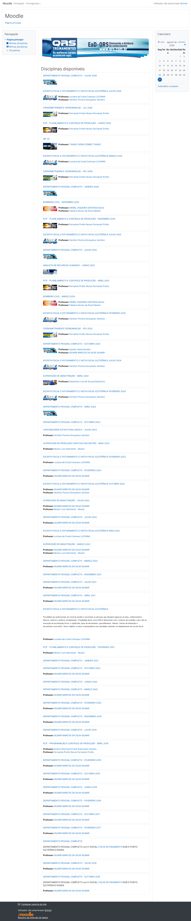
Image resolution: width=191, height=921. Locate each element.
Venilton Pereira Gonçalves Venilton (87, 99)
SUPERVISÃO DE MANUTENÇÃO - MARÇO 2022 (66, 544)
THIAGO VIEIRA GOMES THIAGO (85, 144)
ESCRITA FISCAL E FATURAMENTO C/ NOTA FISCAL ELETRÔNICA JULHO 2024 (82, 360)
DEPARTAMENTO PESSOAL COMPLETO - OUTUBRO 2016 (71, 876)
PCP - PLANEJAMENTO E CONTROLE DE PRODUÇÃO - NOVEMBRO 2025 (79, 218)
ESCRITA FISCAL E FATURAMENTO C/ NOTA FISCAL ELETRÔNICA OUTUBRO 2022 (84, 483)
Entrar (184, 3)
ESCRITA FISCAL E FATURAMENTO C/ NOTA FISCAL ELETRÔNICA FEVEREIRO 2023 (84, 456)
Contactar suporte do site (34, 904)
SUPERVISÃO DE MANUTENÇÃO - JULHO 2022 (66, 500)
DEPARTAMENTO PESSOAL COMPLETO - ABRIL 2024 (69, 406)
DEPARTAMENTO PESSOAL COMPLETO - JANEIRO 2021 (70, 660)
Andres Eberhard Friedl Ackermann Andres (75, 749)
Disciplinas (14, 50)
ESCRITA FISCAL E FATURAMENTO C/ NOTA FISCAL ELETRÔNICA (75, 609)
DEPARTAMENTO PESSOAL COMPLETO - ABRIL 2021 (69, 595)
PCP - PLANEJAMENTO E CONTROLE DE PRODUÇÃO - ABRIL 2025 (76, 280)
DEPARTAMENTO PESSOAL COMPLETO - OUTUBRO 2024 (71, 343)
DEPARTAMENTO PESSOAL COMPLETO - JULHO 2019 (69, 729)
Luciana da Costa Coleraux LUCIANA (87, 96)
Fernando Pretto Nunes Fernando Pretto (89, 113)
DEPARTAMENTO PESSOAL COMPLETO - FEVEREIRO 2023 (72, 470)
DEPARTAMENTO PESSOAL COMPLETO (62, 841)
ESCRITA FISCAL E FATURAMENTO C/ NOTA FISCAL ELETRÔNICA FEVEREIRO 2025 (84, 313)
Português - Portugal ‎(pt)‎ (26, 3)
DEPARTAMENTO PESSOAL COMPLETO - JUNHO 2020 (70, 681)
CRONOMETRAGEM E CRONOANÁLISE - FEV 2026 (67, 171)
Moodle (7, 3)
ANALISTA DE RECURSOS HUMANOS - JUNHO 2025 (69, 265)
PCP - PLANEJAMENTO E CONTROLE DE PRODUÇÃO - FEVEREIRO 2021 (79, 647)
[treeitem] (19, 45)
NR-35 (46, 138)
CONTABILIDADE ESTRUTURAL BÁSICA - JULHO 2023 (70, 429)
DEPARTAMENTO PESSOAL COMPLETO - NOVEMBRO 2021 (72, 574)
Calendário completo (168, 86)
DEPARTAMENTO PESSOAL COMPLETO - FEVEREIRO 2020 (72, 702)
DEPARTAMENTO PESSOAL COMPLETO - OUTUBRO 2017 (71, 814)
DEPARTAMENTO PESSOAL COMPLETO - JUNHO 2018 (70, 787)
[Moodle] (26, 914)
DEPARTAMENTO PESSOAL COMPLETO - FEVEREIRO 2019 (72, 760)
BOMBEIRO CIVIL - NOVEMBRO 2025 (61, 202)
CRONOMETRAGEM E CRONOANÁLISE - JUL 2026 (67, 107)
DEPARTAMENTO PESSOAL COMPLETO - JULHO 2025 (70, 250)
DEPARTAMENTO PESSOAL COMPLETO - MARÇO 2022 (70, 560)
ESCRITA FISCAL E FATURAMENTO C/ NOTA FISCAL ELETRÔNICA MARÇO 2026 (82, 156)
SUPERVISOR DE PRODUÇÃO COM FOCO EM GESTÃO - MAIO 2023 (76, 443)
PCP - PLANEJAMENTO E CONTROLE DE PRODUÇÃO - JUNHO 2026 (77, 123)
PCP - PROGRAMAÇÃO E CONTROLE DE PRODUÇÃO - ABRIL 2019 (75, 743)
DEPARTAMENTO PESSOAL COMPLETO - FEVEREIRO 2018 (72, 800)
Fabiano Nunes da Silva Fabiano (85, 210)
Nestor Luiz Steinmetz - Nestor (69, 449)
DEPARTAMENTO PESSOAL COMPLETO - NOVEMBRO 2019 (72, 716)
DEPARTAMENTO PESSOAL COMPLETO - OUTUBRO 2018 (71, 773)
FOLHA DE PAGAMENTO (110, 846)
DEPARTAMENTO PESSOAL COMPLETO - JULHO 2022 (70, 517)
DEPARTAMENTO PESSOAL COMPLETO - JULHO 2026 (70, 75)
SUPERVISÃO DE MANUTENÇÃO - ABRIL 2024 (66, 376)
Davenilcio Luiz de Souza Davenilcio (87, 381)
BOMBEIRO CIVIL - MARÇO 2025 (59, 296)
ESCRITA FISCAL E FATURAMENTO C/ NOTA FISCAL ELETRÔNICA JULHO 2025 (82, 234)
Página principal (13, 22)
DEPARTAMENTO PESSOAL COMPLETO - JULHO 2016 (69, 863)
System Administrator (80, 349)
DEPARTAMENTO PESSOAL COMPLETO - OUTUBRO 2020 (71, 668)
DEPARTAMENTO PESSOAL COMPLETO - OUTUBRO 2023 (71, 422)
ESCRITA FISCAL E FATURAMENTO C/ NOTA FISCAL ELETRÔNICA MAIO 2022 (81, 530)
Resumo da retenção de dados (33, 917)
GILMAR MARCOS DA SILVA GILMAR (87, 352)
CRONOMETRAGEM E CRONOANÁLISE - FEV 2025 (67, 328)
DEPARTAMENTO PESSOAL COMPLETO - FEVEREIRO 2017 (72, 827)
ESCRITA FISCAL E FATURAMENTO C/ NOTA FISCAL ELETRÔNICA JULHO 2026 (82, 91)
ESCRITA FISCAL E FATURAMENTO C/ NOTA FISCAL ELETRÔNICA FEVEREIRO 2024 (84, 391)
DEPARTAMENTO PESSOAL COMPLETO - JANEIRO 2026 (71, 186)
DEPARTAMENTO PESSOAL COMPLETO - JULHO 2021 (69, 582)
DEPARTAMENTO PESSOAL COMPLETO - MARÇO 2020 (70, 689)
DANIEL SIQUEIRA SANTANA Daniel (86, 207)
